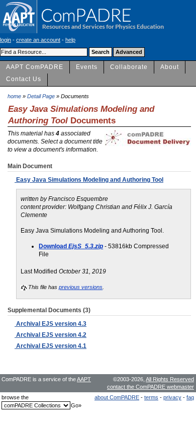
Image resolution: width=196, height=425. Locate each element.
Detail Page (41, 96)
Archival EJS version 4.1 (50, 345)
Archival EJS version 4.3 (50, 323)
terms (151, 397)
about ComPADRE (116, 397)
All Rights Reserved (170, 379)
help (70, 40)
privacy (172, 397)
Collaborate (129, 66)
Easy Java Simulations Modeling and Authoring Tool (89, 179)
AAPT (84, 379)
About (169, 66)
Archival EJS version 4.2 (50, 334)
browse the (15, 397)
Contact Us (23, 79)
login (5, 40)
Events (86, 66)
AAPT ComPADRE (34, 66)
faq (190, 397)
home (14, 96)
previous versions (81, 287)
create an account (38, 40)
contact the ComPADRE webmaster (150, 387)
